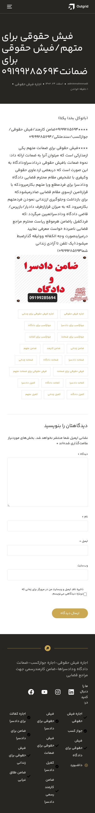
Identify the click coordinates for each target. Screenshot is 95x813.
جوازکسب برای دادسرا (72, 325)
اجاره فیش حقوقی (28, 84)
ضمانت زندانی (26, 360)
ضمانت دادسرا (76, 360)
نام (85, 517)
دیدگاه (83, 454)
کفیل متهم (31, 394)
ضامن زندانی (77, 348)
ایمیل (83, 541)
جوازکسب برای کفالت (40, 337)
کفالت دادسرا (77, 383)
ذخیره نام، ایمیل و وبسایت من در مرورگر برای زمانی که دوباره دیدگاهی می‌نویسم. (53, 591)
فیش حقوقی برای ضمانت (70, 371)
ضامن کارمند (53, 348)
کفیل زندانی (54, 394)
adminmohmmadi (77, 84)
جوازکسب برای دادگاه (39, 325)
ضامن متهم (30, 348)
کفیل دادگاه (77, 394)
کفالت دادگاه (52, 383)
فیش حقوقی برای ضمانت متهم (30, 371)
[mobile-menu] (10, 7)
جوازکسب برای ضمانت (72, 337)
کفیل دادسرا (28, 383)
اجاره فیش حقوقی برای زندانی (38, 314)
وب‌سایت (82, 566)
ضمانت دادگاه (50, 360)
